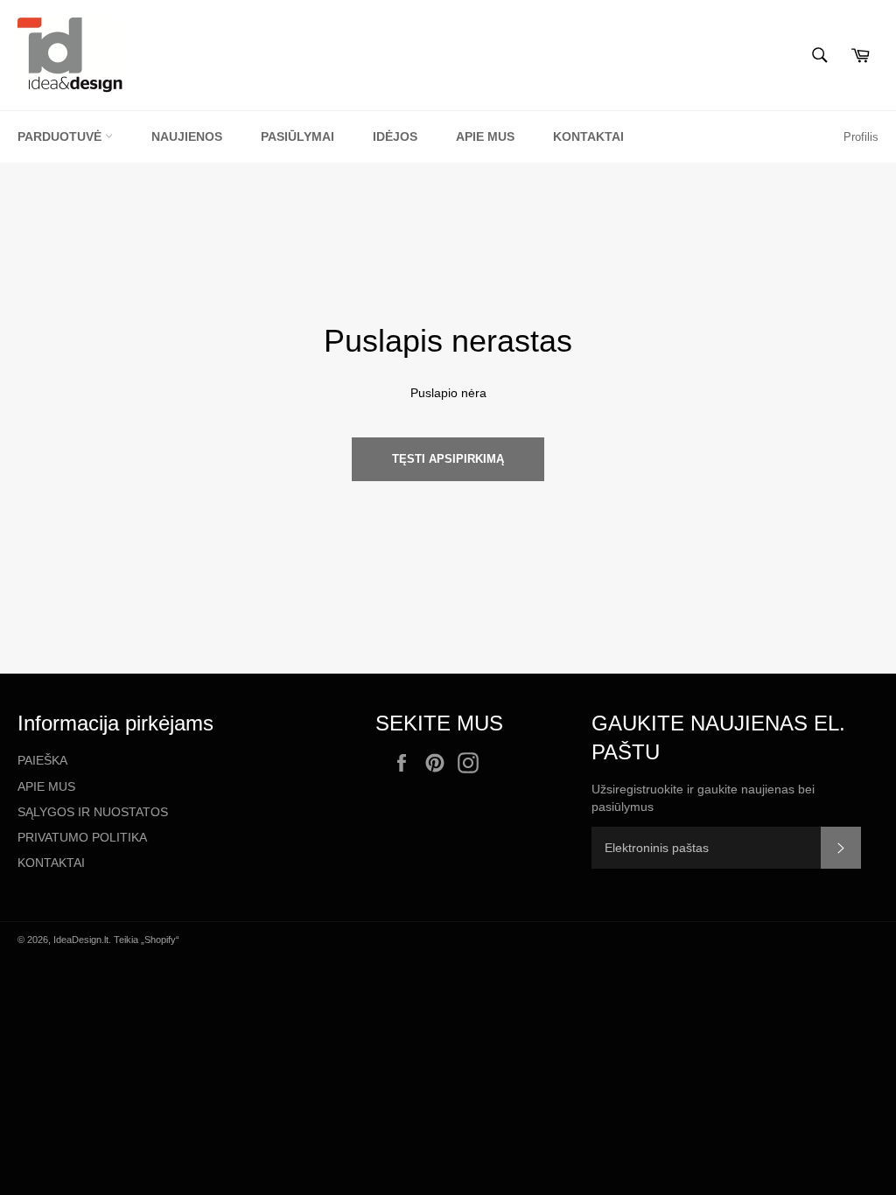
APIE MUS (46, 786)
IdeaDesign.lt (80, 939)
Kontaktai (588, 136)
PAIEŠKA (42, 760)
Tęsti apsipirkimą (448, 458)
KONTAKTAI (51, 863)
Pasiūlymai (297, 136)
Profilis (861, 136)
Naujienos (186, 136)
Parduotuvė (61, 136)
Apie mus (485, 136)
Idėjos (395, 136)
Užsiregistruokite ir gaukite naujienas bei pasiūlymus (703, 797)
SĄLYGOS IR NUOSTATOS (93, 812)
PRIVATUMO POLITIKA (82, 837)
